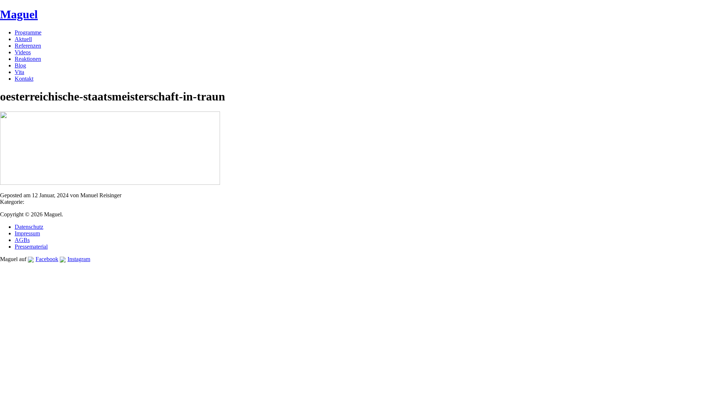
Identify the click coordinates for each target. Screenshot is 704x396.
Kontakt (24, 79)
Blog (20, 65)
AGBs (22, 240)
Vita (19, 72)
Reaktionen (28, 59)
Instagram (78, 259)
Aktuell (23, 39)
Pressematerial (31, 246)
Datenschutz (29, 227)
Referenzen (28, 46)
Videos (23, 52)
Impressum (27, 233)
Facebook (47, 259)
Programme (28, 32)
